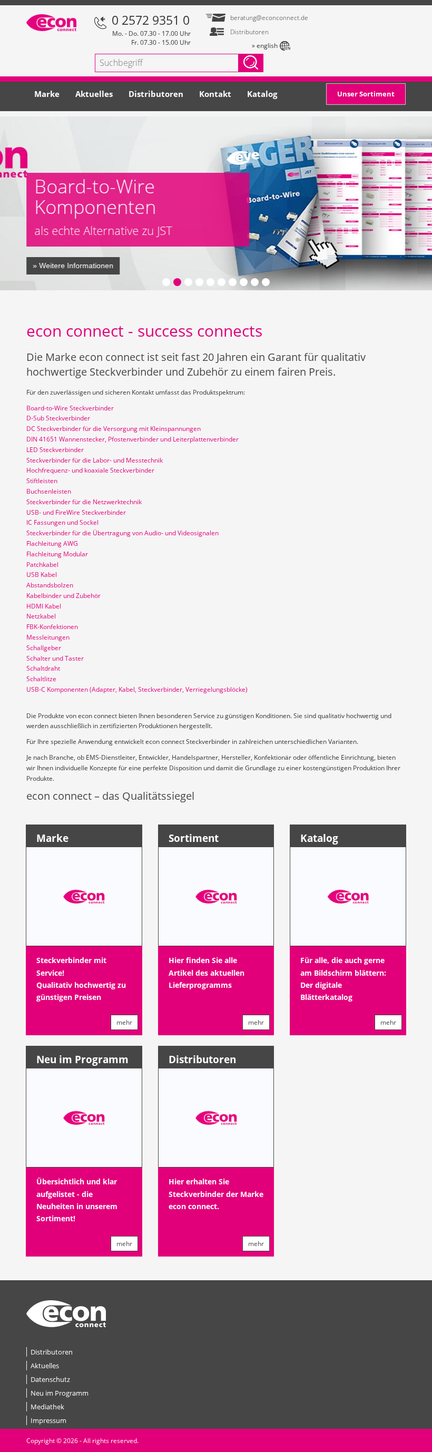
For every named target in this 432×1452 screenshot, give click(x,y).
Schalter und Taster (55, 658)
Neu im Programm (82, 1059)
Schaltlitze (41, 678)
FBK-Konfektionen (52, 626)
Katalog (262, 94)
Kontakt (215, 94)
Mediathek (47, 1406)
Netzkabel (41, 616)
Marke (47, 94)
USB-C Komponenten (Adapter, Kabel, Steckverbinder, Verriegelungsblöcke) (137, 689)
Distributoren (156, 94)
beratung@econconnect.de (260, 17)
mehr (124, 1022)
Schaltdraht (43, 668)
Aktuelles (94, 94)
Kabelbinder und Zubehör (63, 595)
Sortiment (194, 838)
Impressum (48, 1420)
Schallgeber (43, 647)
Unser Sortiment (366, 94)
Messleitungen (48, 637)
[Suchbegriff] (250, 63)
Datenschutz (50, 1379)
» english (265, 45)
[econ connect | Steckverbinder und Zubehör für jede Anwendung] (51, 21)
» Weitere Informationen (73, 265)
